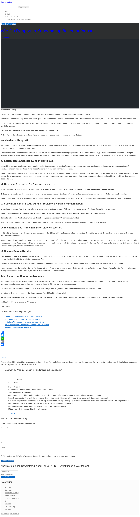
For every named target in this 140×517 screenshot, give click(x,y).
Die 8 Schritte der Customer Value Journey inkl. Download (27, 325)
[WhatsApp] (70, 338)
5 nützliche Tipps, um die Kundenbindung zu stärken (24, 322)
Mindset (8, 504)
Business (8, 490)
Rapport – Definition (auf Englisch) (18, 327)
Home (7, 11)
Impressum (5, 514)
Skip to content (6, 2)
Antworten (12, 413)
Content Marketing (12, 493)
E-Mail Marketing (11, 496)
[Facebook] (70, 332)
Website (8, 509)
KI (5, 501)
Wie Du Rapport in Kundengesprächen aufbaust (46, 30)
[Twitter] (70, 335)
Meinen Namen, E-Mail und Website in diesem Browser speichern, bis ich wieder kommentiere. (39, 456)
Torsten (3, 358)
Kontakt (7, 14)
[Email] (70, 341)
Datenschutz (14, 514)
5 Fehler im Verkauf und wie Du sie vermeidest (22, 319)
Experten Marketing (8, 24)
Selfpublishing (10, 507)
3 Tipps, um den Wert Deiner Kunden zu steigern (23, 316)
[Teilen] (70, 344)
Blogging (8, 487)
